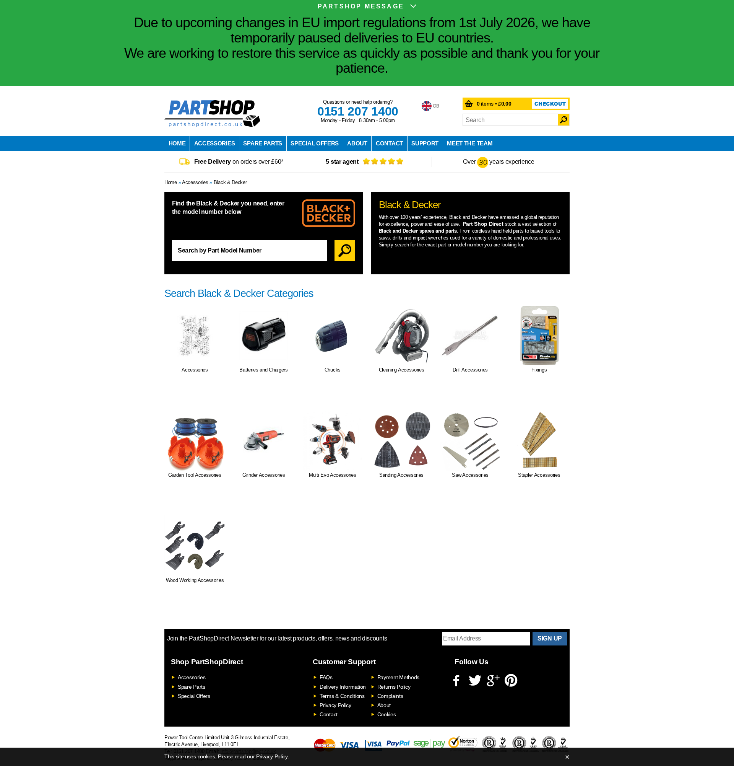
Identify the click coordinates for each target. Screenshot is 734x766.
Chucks (333, 370)
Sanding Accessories (401, 475)
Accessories (214, 143)
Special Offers (315, 143)
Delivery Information (343, 687)
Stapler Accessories (539, 475)
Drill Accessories (470, 370)
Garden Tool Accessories (194, 475)
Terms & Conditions (342, 696)
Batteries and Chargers (263, 370)
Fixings (539, 370)
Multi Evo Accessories (332, 475)
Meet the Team (469, 143)
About (357, 143)
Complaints (390, 696)
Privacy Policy (335, 705)
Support (424, 143)
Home (177, 143)
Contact (389, 143)
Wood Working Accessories (195, 580)
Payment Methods (398, 677)
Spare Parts (262, 143)
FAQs (326, 677)
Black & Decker (230, 182)
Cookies (386, 714)
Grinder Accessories (263, 475)
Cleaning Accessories (401, 370)
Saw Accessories (470, 475)
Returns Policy (394, 687)
